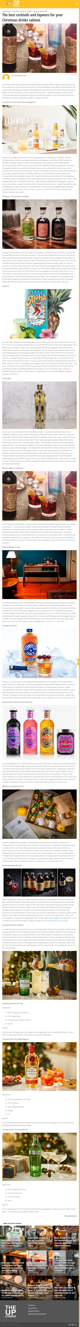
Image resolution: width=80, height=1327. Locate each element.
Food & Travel (26, 11)
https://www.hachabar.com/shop (31, 189)
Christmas (6, 11)
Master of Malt (23, 371)
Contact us (31, 1305)
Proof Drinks (59, 698)
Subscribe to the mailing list (37, 1314)
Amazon (64, 782)
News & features (40, 11)
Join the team (32, 1308)
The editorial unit (19, 76)
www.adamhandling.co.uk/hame (56, 920)
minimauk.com (51, 621)
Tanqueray (29, 929)
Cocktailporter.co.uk (42, 861)
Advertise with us (33, 1311)
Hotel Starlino (48, 763)
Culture (15, 11)
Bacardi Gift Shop (68, 540)
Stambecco (6, 682)
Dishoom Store (68, 271)
